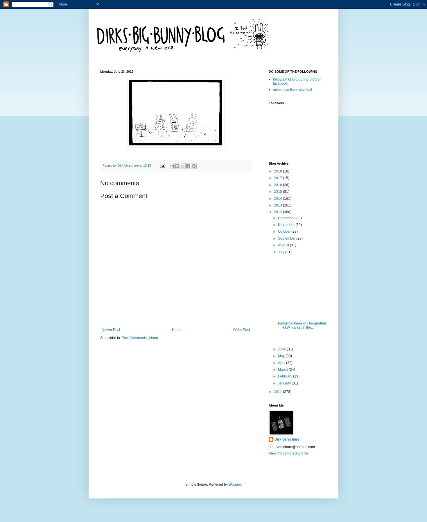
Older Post (241, 330)
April (282, 363)
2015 (278, 192)
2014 (278, 199)
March (283, 370)
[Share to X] (183, 166)
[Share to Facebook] (188, 166)
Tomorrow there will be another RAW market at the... (301, 325)
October (284, 231)
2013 (278, 205)
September (287, 238)
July (281, 252)
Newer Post (111, 330)
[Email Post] (162, 165)
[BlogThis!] (177, 166)
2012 (278, 212)
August (284, 245)
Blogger (235, 484)
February (285, 376)
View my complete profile (288, 453)
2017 (278, 178)
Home (177, 330)
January (285, 383)
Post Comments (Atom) (140, 338)
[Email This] (172, 166)
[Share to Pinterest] (194, 166)
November (286, 225)
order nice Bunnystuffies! (292, 90)
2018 (278, 171)
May (282, 356)
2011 (278, 392)
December (286, 218)
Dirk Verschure (129, 165)
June (282, 349)
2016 (278, 185)
